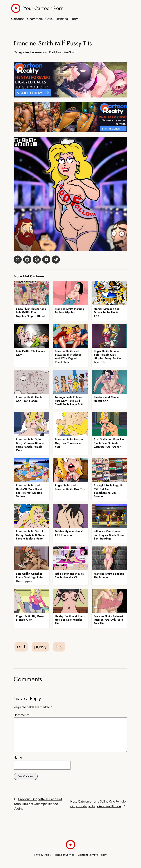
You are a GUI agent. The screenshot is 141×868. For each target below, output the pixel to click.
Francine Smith (66, 52)
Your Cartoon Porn (43, 8)
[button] (18, 259)
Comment (22, 715)
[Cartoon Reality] (70, 96)
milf (21, 646)
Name (18, 757)
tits (58, 646)
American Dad (45, 52)
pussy (40, 646)
